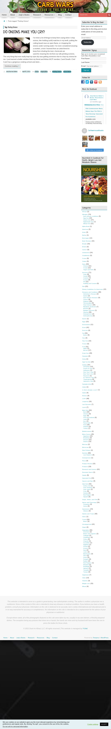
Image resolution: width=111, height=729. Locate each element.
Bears (85, 521)
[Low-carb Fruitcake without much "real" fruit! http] (97, 138)
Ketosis (84, 395)
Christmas (86, 366)
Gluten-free (87, 220)
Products (85, 466)
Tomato (85, 572)
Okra (85, 555)
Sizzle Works (67, 71)
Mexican (84, 444)
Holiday (84, 365)
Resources (40, 638)
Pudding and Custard (89, 283)
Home (5, 638)
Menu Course (86, 434)
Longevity (85, 401)
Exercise (85, 330)
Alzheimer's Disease (89, 294)
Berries (85, 350)
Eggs (83, 321)
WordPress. (105, 638)
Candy (85, 276)
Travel (84, 519)
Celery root (86, 485)
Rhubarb (86, 564)
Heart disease (87, 305)
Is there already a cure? (89, 390)
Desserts (85, 272)
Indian (84, 387)
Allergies (85, 214)
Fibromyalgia (87, 303)
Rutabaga (86, 566)
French (84, 343)
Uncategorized (86, 524)
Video (84, 577)
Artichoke (86, 532)
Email (83, 66)
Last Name (85, 62)
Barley (84, 235)
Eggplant (86, 544)
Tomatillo (86, 570)
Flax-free (85, 341)
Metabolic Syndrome (89, 306)
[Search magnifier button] (109, 15)
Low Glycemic (86, 404)
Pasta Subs (87, 423)
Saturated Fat (86, 478)
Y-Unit (85, 628)
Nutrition (85, 453)
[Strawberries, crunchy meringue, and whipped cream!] (91, 138)
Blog (48, 638)
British (84, 246)
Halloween (86, 370)
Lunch (84, 407)
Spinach (85, 568)
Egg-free (86, 218)
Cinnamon (86, 504)
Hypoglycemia (86, 384)
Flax (83, 338)
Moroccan (85, 447)
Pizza (84, 460)
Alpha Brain (85, 226)
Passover (86, 375)
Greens (85, 548)
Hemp (84, 359)
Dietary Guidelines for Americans (92, 289)
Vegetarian (85, 575)
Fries (85, 491)
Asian (84, 232)
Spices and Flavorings (89, 502)
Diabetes (86, 301)
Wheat (84, 586)
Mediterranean (86, 431)
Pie (84, 281)
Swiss (84, 516)
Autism (85, 295)
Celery (85, 539)
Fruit (83, 346)
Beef (84, 412)
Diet (83, 286)
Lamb (85, 419)
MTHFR (85, 308)
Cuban (84, 261)
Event (84, 327)
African (84, 211)
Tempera (96, 638)
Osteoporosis (87, 314)
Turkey (85, 428)
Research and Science (89, 469)
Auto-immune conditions (90, 216)
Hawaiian (85, 356)
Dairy (84, 264)
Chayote (86, 541)
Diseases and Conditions (90, 292)
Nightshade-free (88, 221)
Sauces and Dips (87, 481)
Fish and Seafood (88, 417)
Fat (83, 333)
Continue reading (11, 66)
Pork (84, 424)
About (12, 638)
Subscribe (87, 42)
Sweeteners (86, 509)
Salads (84, 475)
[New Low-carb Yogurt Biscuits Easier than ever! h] (84, 138)
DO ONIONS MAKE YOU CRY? (24, 32)
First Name (85, 58)
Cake (85, 274)
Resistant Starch (87, 472)
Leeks (85, 552)
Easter (84, 318)
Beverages (85, 238)
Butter (85, 335)
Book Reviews (86, 241)
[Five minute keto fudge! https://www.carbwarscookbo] (103, 138)
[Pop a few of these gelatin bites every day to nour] (84, 144)
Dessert (85, 439)
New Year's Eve (88, 374)
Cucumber (86, 542)
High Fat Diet (86, 362)
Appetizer (86, 436)
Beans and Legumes (89, 533)
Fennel (85, 546)
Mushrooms (87, 553)
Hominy (85, 493)
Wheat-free (86, 223)
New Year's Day (88, 372)
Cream (85, 267)
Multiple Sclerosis (88, 310)
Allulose (85, 511)
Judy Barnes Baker (11, 71)
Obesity (85, 312)
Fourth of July (87, 368)
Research (31, 638)
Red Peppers (87, 495)
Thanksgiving (87, 379)
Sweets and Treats (88, 513)
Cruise (84, 258)
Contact (54, 638)
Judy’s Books (20, 638)
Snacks (85, 441)
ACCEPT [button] (104, 724)
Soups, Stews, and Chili (89, 499)
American (85, 229)
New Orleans (86, 450)
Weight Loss (86, 583)
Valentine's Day (88, 381)
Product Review (87, 463)
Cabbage (86, 535)
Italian (84, 392)
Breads (84, 243)
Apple (85, 348)
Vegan (84, 527)
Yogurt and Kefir (88, 269)
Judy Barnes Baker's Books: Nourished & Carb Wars (97, 97)
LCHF (84, 398)
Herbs (85, 506)
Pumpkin (86, 559)
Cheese (85, 266)
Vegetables (44, 71)
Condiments (86, 255)
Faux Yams (86, 489)
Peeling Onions (56, 71)
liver (84, 421)
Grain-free (85, 353)
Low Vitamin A (87, 455)
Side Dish (85, 484)
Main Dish (85, 410)
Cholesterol (85, 252)
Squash (85, 496)
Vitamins (85, 580)
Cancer (84, 249)
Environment (86, 324)
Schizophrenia (87, 315)
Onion (36, 71)
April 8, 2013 (26, 71)
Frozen (85, 279)
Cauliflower (86, 537)
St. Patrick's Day (88, 377)
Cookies (85, 278)
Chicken (85, 413)
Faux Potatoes (87, 487)
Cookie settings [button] (92, 724)
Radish (85, 561)
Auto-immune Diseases (90, 297)
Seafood (85, 426)
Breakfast (86, 437)
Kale (84, 550)
